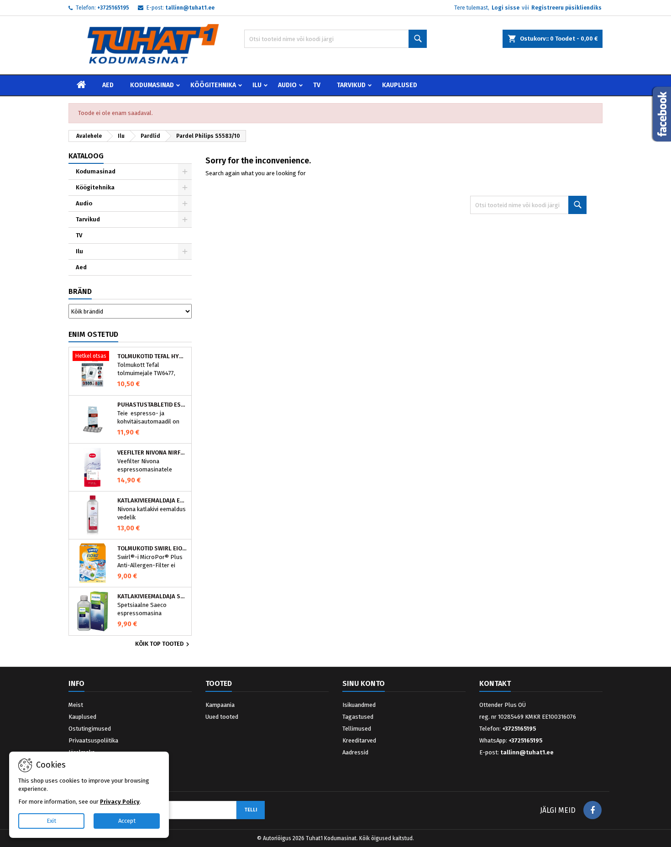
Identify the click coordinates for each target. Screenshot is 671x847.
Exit (51, 820)
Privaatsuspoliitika (93, 740)
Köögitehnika (213, 85)
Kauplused (399, 85)
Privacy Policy (120, 801)
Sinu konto (363, 683)
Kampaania (220, 704)
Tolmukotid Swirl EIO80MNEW (152, 548)
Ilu (257, 85)
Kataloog (86, 156)
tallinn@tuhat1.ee (190, 8)
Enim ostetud (93, 334)
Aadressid (355, 752)
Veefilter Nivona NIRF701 (152, 452)
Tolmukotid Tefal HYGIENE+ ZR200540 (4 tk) (152, 356)
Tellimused (356, 728)
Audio (287, 85)
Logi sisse (505, 8)
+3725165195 (113, 8)
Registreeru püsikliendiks (566, 8)
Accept (127, 820)
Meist (75, 704)
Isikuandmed (359, 704)
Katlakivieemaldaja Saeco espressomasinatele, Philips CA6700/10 (152, 596)
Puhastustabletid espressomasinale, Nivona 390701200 (152, 405)
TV (316, 85)
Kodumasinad (152, 85)
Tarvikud (351, 85)
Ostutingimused (89, 728)
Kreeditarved (359, 740)
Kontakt (495, 683)
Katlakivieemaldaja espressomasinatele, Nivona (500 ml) (152, 500)
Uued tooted (221, 716)
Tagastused (357, 716)
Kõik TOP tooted (163, 644)
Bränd (80, 291)
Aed (108, 85)
